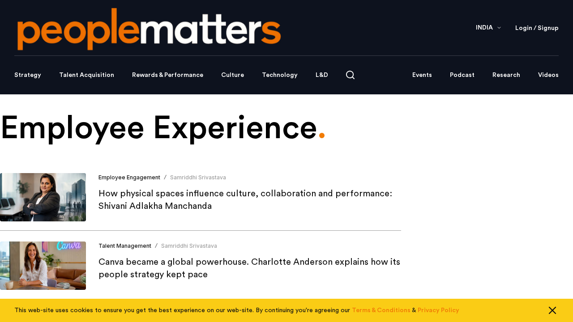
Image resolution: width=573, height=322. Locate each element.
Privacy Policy (438, 310)
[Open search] (350, 75)
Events (422, 75)
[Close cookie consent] (552, 310)
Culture (232, 75)
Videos (548, 75)
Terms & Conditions (381, 310)
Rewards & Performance (167, 75)
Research (506, 75)
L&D (322, 75)
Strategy (27, 75)
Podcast (462, 75)
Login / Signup (537, 28)
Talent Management (124, 245)
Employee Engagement (129, 177)
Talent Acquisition (86, 75)
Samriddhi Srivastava (198, 177)
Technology (280, 75)
